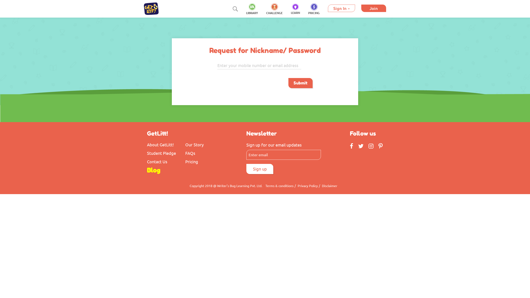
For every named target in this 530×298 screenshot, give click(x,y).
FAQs (190, 153)
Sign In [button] (340, 8)
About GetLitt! (160, 144)
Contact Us (157, 161)
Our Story (194, 144)
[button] (314, 9)
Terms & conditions (279, 186)
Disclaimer (329, 186)
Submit (300, 83)
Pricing (191, 161)
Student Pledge (161, 153)
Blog (153, 170)
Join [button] (374, 8)
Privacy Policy (308, 186)
